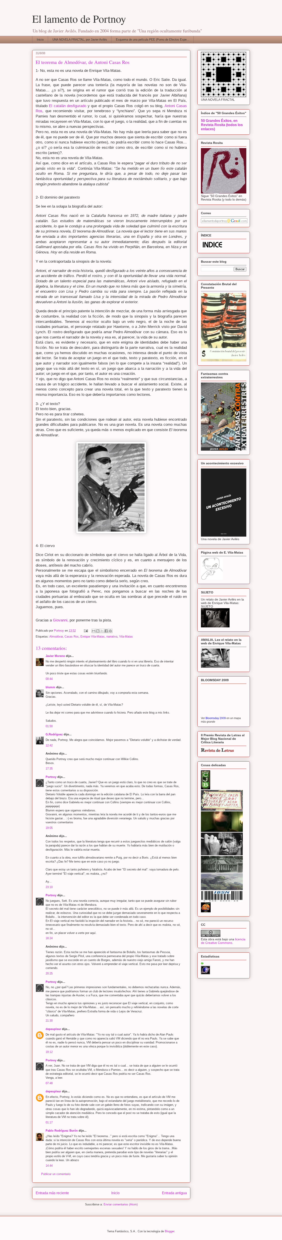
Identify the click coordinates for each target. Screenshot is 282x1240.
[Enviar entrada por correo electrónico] (85, 630)
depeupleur (53, 1029)
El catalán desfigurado (67, 106)
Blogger (169, 1231)
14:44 (49, 1165)
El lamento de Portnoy (79, 18)
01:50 (49, 726)
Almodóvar (56, 636)
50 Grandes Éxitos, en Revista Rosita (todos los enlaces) (222, 125)
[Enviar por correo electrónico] (93, 631)
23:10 (49, 887)
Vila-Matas (126, 636)
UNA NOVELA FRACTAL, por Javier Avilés (79, 39)
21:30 (49, 1020)
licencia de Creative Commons (223, 940)
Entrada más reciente (52, 1193)
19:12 (49, 1052)
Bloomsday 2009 (216, 718)
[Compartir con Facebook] (106, 631)
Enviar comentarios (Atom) (121, 1204)
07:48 (49, 1083)
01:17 (49, 1122)
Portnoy (51, 777)
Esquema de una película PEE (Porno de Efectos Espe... (152, 39)
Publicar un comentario (55, 1174)
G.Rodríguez (54, 734)
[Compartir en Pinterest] (110, 631)
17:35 (49, 768)
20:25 (49, 973)
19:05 (49, 827)
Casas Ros (72, 636)
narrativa (111, 636)
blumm (50, 687)
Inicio (40, 39)
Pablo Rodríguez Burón (62, 1130)
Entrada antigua (174, 1193)
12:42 (49, 745)
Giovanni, (61, 620)
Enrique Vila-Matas (92, 636)
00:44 (49, 678)
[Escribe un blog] (98, 631)
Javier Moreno (55, 656)
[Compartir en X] (102, 631)
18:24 (49, 938)
